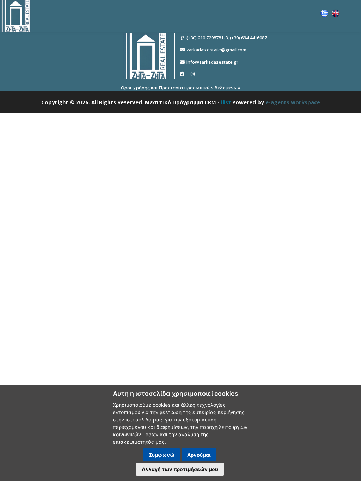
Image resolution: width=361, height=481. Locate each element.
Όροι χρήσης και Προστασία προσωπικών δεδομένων (180, 88)
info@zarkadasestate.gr (212, 62)
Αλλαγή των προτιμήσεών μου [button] (180, 469)
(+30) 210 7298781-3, (207, 38)
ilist (226, 102)
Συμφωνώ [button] (162, 455)
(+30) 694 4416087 (248, 38)
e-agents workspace (292, 102)
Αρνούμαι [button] (199, 455)
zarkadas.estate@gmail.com (216, 49)
